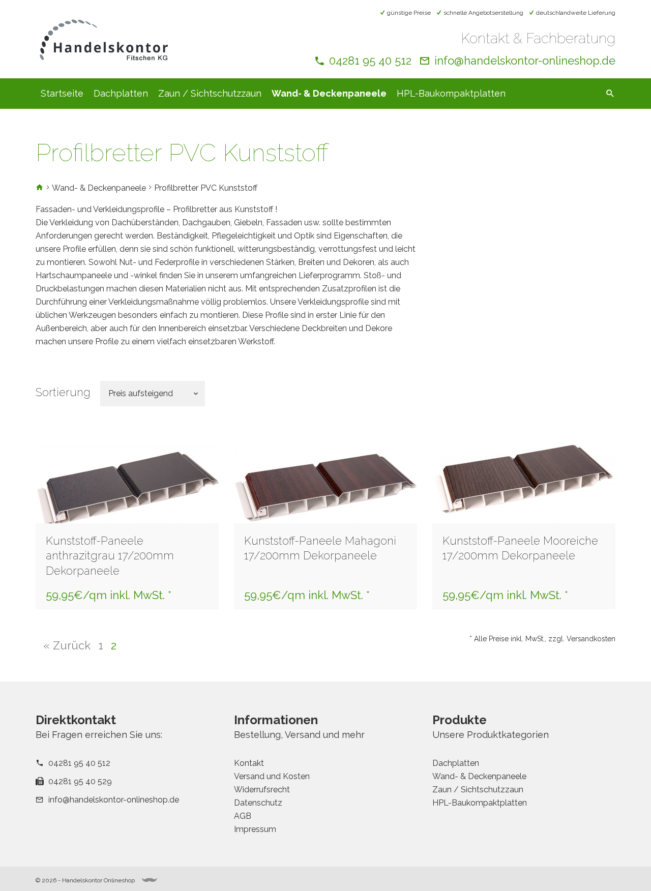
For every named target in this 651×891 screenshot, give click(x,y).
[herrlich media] (149, 880)
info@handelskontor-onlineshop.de (524, 60)
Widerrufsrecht (262, 789)
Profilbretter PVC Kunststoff (205, 188)
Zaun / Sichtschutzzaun (209, 93)
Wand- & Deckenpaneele (329, 93)
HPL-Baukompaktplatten (451, 93)
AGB (242, 816)
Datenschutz (258, 803)
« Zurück (67, 645)
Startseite (62, 93)
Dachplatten (121, 93)
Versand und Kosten (272, 776)
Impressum (255, 829)
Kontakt (249, 763)
